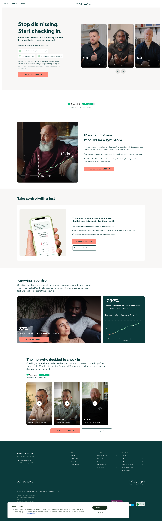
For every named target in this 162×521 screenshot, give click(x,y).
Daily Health (75, 464)
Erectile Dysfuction (103, 455)
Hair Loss (100, 458)
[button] (118, 71)
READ (23, 3)
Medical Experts (127, 464)
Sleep (73, 455)
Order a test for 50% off (34, 339)
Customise (100, 512)
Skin (98, 461)
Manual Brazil (126, 470)
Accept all (99, 507)
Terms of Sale (42, 491)
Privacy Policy (21, 491)
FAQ (123, 461)
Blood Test (74, 458)
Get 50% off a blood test (33, 74)
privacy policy (31, 513)
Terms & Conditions (32, 491)
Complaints (51, 491)
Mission (124, 458)
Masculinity (100, 467)
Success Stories (127, 467)
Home (124, 455)
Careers (58, 491)
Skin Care (74, 461)
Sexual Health (101, 464)
